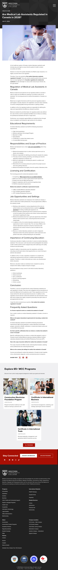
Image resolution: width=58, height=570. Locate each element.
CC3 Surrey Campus (33, 524)
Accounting (5, 491)
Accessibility (38, 568)
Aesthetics (4, 493)
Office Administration (7, 513)
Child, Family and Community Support (11, 500)
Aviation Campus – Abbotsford (36, 531)
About (3, 520)
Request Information (28, 455)
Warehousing (5, 516)
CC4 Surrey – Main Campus (35, 522)
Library (30, 503)
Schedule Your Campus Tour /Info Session (12, 548)
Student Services (33, 500)
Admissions (31, 505)
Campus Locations (33, 520)
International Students (34, 489)
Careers (4, 538)
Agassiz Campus (33, 533)
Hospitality (4, 507)
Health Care (5, 504)
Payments (31, 497)
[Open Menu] (54, 5)
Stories (4, 540)
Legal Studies (5, 511)
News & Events (5, 545)
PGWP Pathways (33, 492)
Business (4, 498)
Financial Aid (32, 507)
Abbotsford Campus (33, 529)
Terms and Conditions (29, 568)
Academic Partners (6, 526)
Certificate (8, 402)
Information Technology (7, 509)
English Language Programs (8, 502)
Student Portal (32, 494)
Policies (4, 535)
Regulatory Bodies (6, 529)
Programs (4, 489)
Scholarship (32, 510)
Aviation (4, 496)
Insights (4, 543)
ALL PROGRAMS (29, 445)
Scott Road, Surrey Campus (35, 526)
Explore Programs (45, 455)
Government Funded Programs (9, 524)
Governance (5, 522)
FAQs (3, 533)
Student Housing (6, 531)
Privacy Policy (20, 568)
